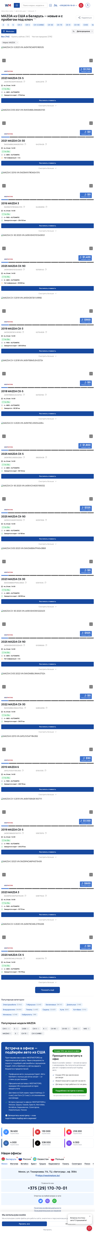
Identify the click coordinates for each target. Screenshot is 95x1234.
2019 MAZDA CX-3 (12, 328)
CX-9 (68, 25)
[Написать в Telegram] (40, 1201)
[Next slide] (91, 60)
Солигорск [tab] (77, 1164)
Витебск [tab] (24, 1164)
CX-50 (50, 25)
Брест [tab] (34, 1164)
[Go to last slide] (4, 60)
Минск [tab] (4, 1164)
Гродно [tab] (42, 1164)
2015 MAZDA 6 (10, 767)
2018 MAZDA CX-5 (12, 391)
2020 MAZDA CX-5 (12, 955)
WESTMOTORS (7, 11)
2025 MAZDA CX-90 (13, 266)
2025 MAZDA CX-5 (12, 454)
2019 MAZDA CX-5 (12, 829)
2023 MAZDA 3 (10, 892)
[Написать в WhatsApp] (54, 1201)
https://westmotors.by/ (48, 1175)
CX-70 (59, 25)
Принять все (24, 1224)
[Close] (90, 1216)
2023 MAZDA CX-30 (13, 579)
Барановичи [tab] (54, 1164)
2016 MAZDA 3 (10, 203)
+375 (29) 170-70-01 (47, 1187)
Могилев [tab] (14, 1164)
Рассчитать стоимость (47, 100)
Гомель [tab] (65, 1164)
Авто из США (20, 11)
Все (5, 37)
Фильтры (10, 31)
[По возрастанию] (73, 31)
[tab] (4, 74)
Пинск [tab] (87, 1164)
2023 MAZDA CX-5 (12, 78)
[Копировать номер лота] (46, 82)
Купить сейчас (21, 37)
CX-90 (77, 25)
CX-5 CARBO (39, 25)
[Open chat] (89, 1228)
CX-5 (28, 25)
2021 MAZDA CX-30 (13, 140)
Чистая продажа (42, 37)
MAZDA (31, 11)
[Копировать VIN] (24, 82)
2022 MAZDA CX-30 (13, 704)
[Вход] (87, 5)
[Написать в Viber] (47, 1201)
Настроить (47, 1230)
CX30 (85, 25)
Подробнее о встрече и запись (70, 1090)
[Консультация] (81, 5)
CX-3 (20, 25)
